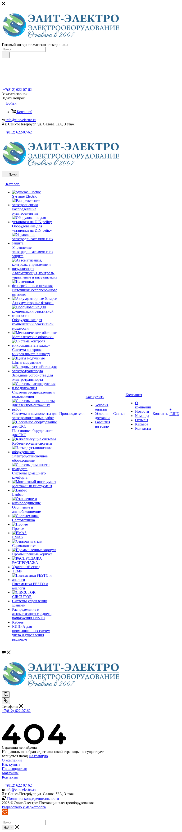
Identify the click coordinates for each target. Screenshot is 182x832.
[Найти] (6, 55)
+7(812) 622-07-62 (17, 90)
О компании (12, 760)
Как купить (11, 764)
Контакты (10, 777)
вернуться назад (15, 756)
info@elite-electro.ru (20, 120)
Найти (8, 827)
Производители (14, 769)
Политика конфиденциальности (33, 799)
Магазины (10, 773)
